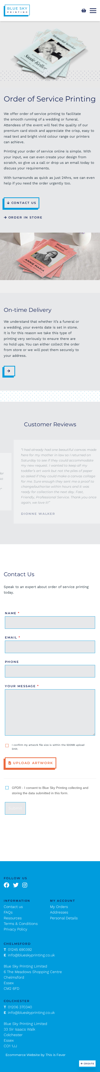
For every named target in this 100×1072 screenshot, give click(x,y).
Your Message (22, 686)
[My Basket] (83, 10)
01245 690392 (18, 949)
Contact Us (24, 203)
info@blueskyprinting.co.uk (29, 955)
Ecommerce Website (23, 1055)
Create (89, 1063)
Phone (12, 662)
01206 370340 (18, 1007)
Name (12, 613)
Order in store (25, 217)
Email (12, 637)
